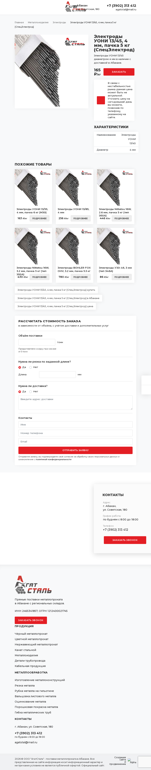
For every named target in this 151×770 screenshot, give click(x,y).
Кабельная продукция (30, 666)
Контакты (25, 418)
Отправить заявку (75, 450)
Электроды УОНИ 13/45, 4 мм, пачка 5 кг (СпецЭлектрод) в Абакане (58, 298)
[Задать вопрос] (146, 380)
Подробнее (39, 218)
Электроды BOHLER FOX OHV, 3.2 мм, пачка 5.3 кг (74, 269)
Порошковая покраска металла (36, 707)
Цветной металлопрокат (31, 639)
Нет (35, 367)
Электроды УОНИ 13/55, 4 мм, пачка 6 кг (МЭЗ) (32, 211)
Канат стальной (25, 650)
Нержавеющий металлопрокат (36, 644)
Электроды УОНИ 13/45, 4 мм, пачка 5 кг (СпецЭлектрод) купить (56, 289)
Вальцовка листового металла (35, 696)
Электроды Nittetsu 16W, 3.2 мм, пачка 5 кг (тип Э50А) (33, 270)
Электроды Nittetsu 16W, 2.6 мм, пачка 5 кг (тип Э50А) (115, 211)
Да (24, 367)
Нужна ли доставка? (33, 386)
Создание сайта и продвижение (117, 760)
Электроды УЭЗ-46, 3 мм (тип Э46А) (115, 269)
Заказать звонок (125, 539)
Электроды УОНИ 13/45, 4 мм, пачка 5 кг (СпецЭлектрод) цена (55, 306)
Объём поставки (30, 335)
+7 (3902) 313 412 (121, 6)
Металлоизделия (26, 655)
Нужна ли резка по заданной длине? (44, 361)
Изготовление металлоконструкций (40, 680)
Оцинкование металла (30, 701)
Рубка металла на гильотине (34, 691)
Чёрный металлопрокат (31, 633)
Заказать (119, 71)
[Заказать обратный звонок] (146, 389)
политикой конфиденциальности (53, 459)
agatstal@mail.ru (126, 9)
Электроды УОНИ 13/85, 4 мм (73, 211)
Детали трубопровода (30, 660)
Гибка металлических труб (33, 712)
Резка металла (25, 685)
